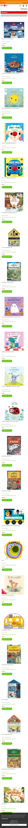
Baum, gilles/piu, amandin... (6, 702)
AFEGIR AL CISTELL (7, 48)
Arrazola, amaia (4, 632)
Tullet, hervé (4, 563)
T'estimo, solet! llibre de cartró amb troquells (10, 108)
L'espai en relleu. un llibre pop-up (8, 38)
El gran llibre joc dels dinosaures (8, 282)
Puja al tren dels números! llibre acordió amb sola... (11, 525)
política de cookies (4, 818)
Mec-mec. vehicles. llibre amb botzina (9, 177)
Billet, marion (4, 180)
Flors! (3, 560)
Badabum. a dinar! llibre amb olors (8, 351)
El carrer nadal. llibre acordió (7, 734)
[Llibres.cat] (3, 6)
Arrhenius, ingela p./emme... (6, 250)
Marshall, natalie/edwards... (6, 319)
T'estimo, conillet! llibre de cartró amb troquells (11, 386)
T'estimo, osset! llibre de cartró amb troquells (10, 73)
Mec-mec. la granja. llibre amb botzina (9, 143)
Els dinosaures (4, 803)
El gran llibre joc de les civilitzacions (8, 769)
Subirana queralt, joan (5, 285)
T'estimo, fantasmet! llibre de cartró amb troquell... (11, 316)
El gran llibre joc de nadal (6, 490)
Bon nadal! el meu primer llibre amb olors (9, 212)
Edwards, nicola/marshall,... (6, 76)
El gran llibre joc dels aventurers (8, 664)
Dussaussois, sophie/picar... (6, 41)
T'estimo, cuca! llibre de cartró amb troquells (10, 421)
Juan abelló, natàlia (5, 215)
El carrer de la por (5, 699)
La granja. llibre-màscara (6, 629)
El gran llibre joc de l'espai (6, 456)
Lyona (3, 354)
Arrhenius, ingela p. (5, 528)
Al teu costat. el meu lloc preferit (8, 595)
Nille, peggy (4, 806)
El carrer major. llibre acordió (7, 247)
